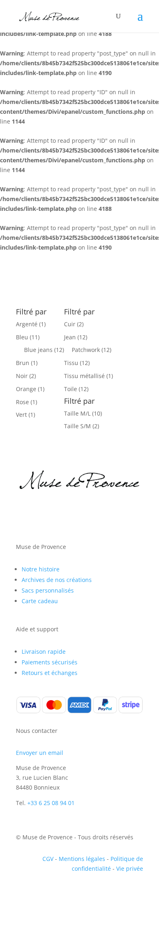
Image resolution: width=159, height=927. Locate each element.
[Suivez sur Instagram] (38, 511)
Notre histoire (41, 569)
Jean (70, 337)
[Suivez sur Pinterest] (55, 511)
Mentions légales (82, 859)
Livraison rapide (44, 651)
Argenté (27, 324)
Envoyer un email (39, 753)
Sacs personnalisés (48, 590)
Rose (22, 402)
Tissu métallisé (84, 376)
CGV (47, 859)
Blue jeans (38, 350)
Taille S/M (77, 426)
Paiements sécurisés (49, 662)
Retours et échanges (49, 673)
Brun (22, 363)
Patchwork (86, 350)
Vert (21, 414)
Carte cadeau (40, 601)
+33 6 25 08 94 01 (51, 803)
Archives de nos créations (57, 580)
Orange (26, 389)
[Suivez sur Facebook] (22, 511)
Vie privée (129, 868)
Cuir (69, 324)
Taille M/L (77, 413)
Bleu (22, 337)
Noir (22, 376)
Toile (70, 389)
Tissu (71, 363)
